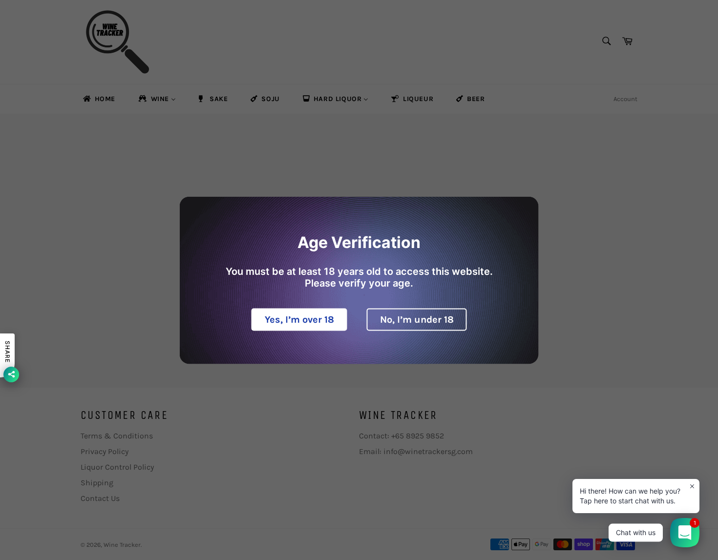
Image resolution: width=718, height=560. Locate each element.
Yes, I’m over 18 (299, 319)
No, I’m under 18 (417, 319)
